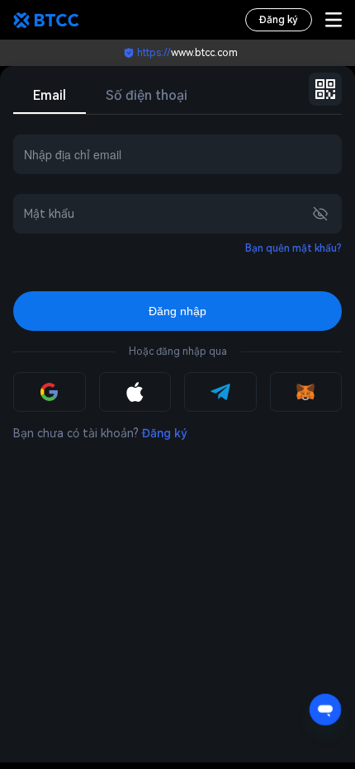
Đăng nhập (177, 311)
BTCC (46, 20)
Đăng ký (278, 20)
